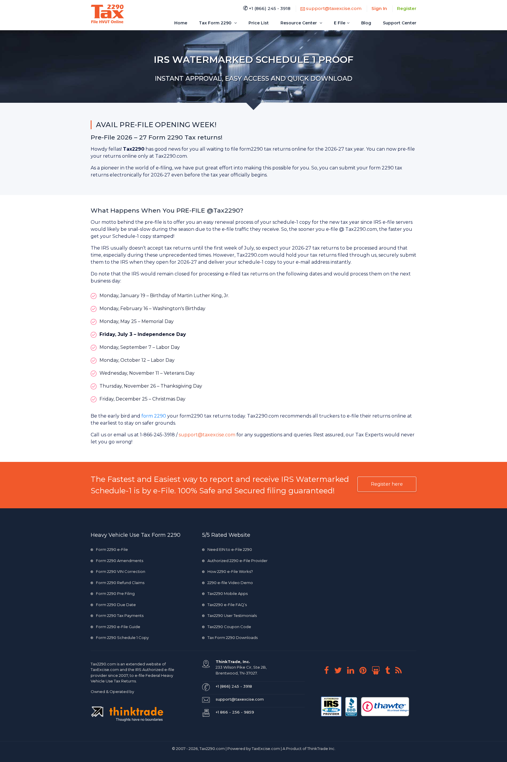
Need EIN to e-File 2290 (229, 549)
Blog (366, 23)
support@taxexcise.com (333, 8)
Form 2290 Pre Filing (115, 593)
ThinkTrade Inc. (321, 748)
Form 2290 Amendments (119, 560)
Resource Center (299, 23)
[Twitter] (340, 670)
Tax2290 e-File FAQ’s (227, 604)
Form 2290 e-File (112, 549)
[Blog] (400, 670)
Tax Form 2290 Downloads (232, 637)
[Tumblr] (389, 670)
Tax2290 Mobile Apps (227, 593)
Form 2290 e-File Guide (118, 626)
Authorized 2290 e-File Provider (237, 560)
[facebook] (328, 670)
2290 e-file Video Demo (230, 582)
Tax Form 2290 (216, 23)
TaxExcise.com (266, 748)
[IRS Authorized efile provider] (331, 706)
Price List (259, 23)
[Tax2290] (107, 14)
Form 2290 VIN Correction (120, 571)
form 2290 (153, 416)
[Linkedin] (353, 670)
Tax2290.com (103, 664)
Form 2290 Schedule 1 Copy (122, 637)
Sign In (379, 8)
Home (180, 23)
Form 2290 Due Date (116, 604)
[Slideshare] (378, 670)
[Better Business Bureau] (351, 706)
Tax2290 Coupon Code (229, 626)
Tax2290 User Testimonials (232, 615)
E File (339, 23)
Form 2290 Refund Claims (120, 582)
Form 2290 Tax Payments (119, 615)
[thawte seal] (385, 706)
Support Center (399, 23)
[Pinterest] (365, 670)
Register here (387, 484)
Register (406, 8)
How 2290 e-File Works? (230, 571)
